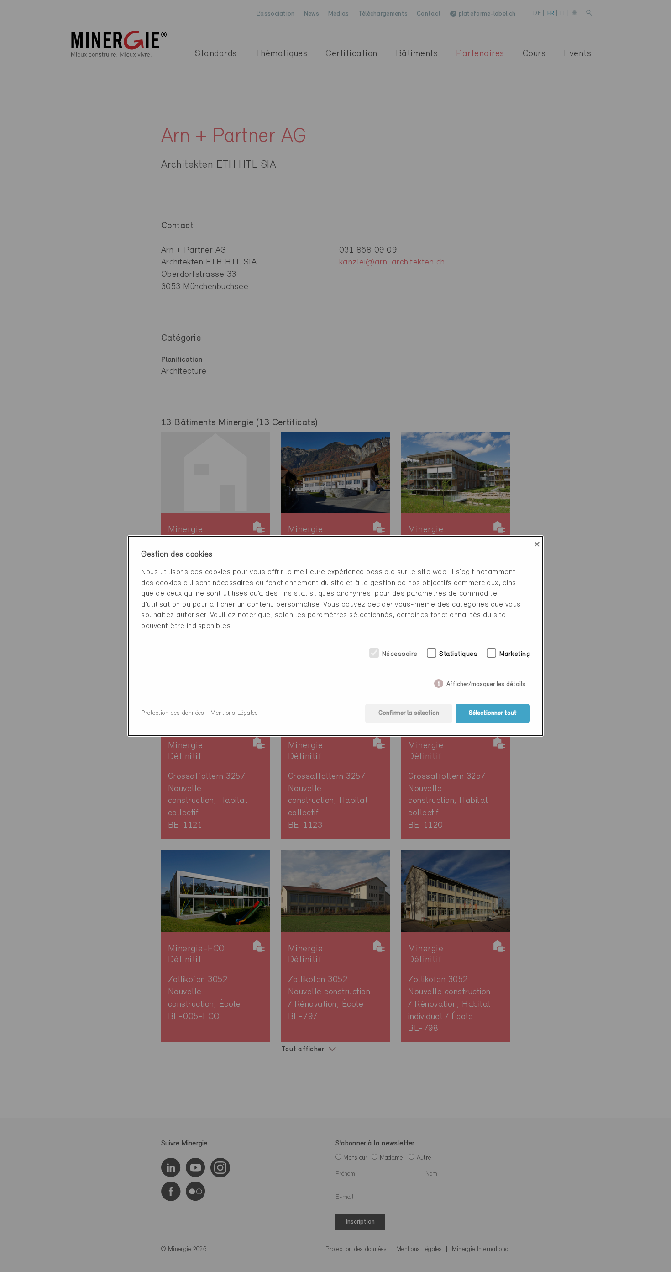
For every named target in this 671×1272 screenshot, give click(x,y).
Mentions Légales (234, 713)
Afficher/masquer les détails (485, 682)
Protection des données (172, 713)
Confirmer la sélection (408, 713)
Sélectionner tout (493, 713)
